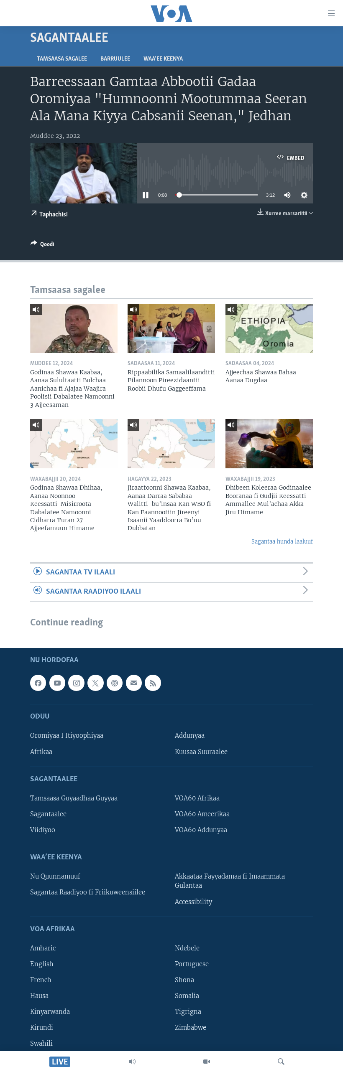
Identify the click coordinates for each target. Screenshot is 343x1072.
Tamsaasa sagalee (62, 59)
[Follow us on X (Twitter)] (95, 683)
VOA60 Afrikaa (197, 798)
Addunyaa (190, 736)
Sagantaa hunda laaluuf (282, 541)
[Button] (42, 246)
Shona (184, 980)
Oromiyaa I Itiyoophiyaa (66, 736)
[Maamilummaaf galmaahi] (134, 683)
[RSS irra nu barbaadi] (153, 683)
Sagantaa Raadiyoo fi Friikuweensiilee (87, 893)
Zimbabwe (190, 1027)
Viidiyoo (42, 830)
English (42, 964)
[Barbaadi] (281, 1061)
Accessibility (193, 902)
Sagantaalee (48, 814)
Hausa (39, 996)
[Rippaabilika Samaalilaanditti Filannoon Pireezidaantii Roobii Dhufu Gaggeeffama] (171, 328)
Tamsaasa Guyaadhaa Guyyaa (74, 798)
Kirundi (41, 1027)
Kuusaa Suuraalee (201, 752)
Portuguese (192, 964)
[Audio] (132, 1061)
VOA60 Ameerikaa (202, 814)
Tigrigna (188, 1012)
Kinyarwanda (50, 1012)
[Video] (206, 1061)
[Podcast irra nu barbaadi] (115, 683)
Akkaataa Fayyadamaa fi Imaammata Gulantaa (230, 881)
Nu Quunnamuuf (55, 877)
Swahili (41, 1043)
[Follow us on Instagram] (76, 683)
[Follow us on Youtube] (57, 683)
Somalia (187, 996)
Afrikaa (41, 752)
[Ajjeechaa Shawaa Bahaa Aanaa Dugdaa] (269, 328)
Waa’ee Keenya (163, 59)
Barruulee (115, 59)
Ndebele (187, 948)
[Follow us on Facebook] (38, 683)
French (40, 980)
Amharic (43, 948)
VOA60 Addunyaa (201, 830)
